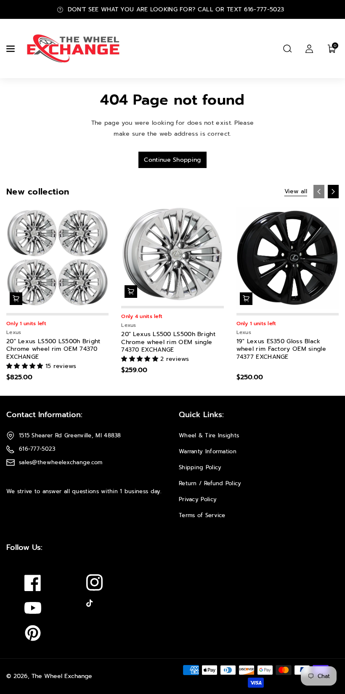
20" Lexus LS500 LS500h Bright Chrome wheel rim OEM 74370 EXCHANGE (53, 349)
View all (295, 191)
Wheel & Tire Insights (209, 435)
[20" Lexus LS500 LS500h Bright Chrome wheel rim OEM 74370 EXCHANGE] (57, 258)
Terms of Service (202, 515)
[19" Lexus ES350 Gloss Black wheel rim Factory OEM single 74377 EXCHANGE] (287, 258)
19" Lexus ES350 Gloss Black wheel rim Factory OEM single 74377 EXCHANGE (281, 349)
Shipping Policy (200, 467)
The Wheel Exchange (62, 676)
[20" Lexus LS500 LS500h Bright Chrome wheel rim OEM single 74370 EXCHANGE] (172, 254)
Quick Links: (201, 415)
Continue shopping (172, 159)
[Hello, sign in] (309, 48)
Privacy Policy (198, 499)
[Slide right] (333, 191)
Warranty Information (207, 451)
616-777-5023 (37, 449)
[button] (11, 49)
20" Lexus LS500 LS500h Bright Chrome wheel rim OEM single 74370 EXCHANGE (168, 342)
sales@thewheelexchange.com (61, 462)
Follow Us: (24, 547)
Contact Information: (44, 415)
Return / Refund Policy (210, 483)
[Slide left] (318, 191)
